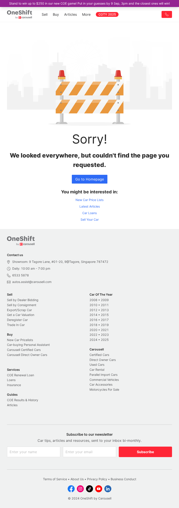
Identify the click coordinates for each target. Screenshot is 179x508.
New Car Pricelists (20, 340)
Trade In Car (16, 325)
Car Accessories (101, 384)
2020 (93, 330)
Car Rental (97, 369)
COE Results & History (22, 400)
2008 (93, 300)
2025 (105, 340)
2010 (93, 305)
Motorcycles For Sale (104, 389)
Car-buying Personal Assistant (28, 345)
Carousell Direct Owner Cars (27, 355)
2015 (105, 315)
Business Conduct (123, 479)
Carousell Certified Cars (24, 350)
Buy (56, 14)
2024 (93, 340)
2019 (105, 325)
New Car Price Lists (89, 200)
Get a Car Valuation (20, 315)
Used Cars (97, 364)
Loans (11, 380)
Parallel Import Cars (103, 374)
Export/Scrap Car (19, 310)
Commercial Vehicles (104, 379)
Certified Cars (99, 355)
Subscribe (145, 452)
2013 (105, 310)
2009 (105, 300)
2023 (105, 334)
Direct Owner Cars (103, 360)
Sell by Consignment (21, 305)
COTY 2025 (107, 14)
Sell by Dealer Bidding (22, 300)
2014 (93, 315)
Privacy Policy (97, 479)
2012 (93, 310)
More (86, 14)
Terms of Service (55, 479)
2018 (93, 325)
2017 (105, 320)
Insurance (14, 385)
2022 (93, 334)
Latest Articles (89, 206)
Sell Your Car (90, 219)
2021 (105, 330)
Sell (45, 14)
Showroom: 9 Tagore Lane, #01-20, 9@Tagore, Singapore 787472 (60, 262)
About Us (77, 479)
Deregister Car (17, 320)
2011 (105, 305)
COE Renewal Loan (20, 375)
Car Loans (89, 213)
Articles (70, 14)
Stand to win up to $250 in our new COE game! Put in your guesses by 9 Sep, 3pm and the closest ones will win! (89, 3)
